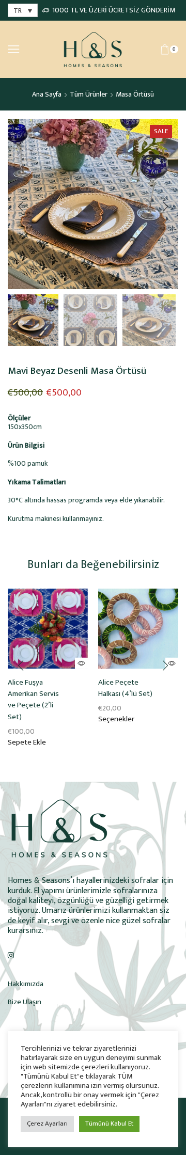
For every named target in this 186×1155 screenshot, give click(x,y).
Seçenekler (116, 719)
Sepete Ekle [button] (27, 742)
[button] (21, 206)
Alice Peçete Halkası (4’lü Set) (125, 688)
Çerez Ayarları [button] (47, 1123)
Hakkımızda (25, 983)
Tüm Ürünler (88, 94)
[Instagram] (11, 955)
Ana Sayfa (46, 94)
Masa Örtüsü (135, 94)
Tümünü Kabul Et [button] (109, 1123)
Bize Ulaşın (24, 1001)
